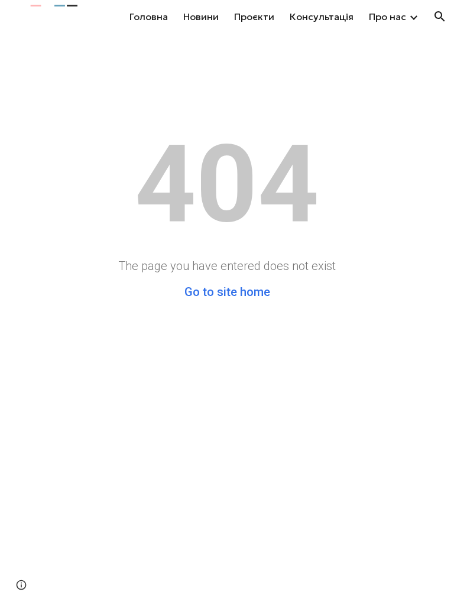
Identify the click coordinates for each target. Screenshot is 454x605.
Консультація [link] (322, 16)
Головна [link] (148, 16)
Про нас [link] (387, 16)
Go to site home (227, 292)
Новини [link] (201, 16)
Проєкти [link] (254, 16)
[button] (440, 16)
